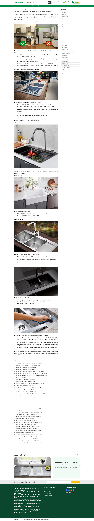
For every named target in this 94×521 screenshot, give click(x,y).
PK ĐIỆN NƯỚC (65, 49)
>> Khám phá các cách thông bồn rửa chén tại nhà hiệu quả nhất (25, 428)
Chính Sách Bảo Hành (48, 491)
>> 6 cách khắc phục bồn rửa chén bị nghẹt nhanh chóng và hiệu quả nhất (27, 430)
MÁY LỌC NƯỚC (65, 59)
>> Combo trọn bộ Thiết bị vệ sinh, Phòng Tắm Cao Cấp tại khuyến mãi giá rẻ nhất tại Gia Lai (30, 375)
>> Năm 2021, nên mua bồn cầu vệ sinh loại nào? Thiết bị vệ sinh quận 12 (27, 387)
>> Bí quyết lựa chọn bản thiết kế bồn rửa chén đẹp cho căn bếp (25, 436)
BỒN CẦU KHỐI (65, 14)
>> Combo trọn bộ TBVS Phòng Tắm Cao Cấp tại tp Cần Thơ (25, 369)
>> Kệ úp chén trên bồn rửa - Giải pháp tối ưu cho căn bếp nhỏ (25, 414)
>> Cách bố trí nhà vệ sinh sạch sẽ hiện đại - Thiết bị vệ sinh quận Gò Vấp (27, 391)
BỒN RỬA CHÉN (65, 20)
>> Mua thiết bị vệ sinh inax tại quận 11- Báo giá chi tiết (24, 385)
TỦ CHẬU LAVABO (65, 35)
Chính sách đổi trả (47, 493)
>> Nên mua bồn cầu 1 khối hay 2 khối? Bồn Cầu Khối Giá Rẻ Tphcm (26, 406)
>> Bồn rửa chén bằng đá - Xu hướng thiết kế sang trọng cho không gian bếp (28, 422)
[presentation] (14, 466)
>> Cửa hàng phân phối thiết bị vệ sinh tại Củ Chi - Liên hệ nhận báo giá (27, 397)
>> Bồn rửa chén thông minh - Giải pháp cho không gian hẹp (25, 446)
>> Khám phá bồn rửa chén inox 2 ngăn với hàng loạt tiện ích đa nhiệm (26, 426)
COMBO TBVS (64, 12)
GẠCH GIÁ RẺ (64, 55)
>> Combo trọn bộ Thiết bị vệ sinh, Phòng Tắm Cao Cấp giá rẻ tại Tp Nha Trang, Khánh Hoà (30, 373)
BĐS (62, 73)
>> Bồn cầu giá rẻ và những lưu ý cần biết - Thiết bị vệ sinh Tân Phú (26, 395)
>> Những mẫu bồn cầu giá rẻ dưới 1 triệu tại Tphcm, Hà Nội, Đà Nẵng (27, 365)
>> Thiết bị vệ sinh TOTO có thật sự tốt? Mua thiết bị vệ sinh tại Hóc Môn (27, 399)
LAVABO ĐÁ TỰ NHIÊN (66, 37)
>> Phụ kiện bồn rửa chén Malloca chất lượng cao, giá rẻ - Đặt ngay (26, 438)
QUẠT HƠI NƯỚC (65, 57)
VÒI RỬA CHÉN (65, 22)
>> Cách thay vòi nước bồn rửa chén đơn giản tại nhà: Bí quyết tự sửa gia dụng (28, 434)
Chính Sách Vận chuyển (48, 489)
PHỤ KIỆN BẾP (65, 45)
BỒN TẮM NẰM (65, 16)
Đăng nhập (67, 1)
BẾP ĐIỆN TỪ (64, 47)
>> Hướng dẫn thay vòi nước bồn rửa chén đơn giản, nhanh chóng (26, 420)
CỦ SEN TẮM (64, 28)
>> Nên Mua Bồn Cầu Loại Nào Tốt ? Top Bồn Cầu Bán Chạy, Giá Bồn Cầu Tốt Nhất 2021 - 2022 (31, 404)
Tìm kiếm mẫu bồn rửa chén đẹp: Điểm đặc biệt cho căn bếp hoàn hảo (33, 11)
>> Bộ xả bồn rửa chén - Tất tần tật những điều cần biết (24, 418)
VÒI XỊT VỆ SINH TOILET (66, 41)
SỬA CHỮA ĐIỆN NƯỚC (66, 61)
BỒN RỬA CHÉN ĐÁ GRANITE (67, 26)
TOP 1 (63, 71)
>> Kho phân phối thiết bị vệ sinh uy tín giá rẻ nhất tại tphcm (24, 379)
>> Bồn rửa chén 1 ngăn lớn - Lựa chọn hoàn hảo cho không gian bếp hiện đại (28, 412)
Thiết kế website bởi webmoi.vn (43, 519)
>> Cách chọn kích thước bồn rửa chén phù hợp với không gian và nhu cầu (27, 416)
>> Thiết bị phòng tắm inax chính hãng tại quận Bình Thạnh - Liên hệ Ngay (27, 389)
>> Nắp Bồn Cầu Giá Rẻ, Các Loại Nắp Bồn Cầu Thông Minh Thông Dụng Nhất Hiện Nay (30, 408)
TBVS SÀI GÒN (65, 63)
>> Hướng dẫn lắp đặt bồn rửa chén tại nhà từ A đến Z (24, 432)
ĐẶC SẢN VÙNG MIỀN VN (67, 67)
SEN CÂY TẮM (64, 18)
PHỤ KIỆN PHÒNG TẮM (66, 43)
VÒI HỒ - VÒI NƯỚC (66, 53)
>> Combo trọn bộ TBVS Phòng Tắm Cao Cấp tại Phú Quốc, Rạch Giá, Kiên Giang (29, 371)
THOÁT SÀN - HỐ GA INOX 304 (68, 51)
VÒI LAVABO (64, 39)
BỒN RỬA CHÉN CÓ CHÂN (67, 24)
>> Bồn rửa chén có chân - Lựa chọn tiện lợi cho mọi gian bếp (25, 424)
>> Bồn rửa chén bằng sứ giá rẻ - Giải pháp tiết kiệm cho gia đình (26, 444)
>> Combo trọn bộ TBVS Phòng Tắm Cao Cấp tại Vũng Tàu (25, 367)
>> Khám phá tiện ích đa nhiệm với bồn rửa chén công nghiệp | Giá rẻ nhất (27, 442)
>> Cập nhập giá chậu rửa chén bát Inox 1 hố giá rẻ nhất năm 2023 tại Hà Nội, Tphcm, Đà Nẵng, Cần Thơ (33, 410)
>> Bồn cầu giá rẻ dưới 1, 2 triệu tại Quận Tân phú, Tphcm (24, 381)
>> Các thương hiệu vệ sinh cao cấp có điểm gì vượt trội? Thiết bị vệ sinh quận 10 (29, 383)
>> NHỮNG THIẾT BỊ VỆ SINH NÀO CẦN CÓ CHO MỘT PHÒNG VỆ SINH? (28, 363)
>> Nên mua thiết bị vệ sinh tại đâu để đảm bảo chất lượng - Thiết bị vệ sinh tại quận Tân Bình (31, 393)
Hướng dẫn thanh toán (48, 495)
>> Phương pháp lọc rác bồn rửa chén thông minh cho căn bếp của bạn (27, 440)
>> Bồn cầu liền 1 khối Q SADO (20, 377)
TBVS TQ (63, 69)
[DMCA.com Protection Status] (69, 492)
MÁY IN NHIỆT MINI (65, 65)
